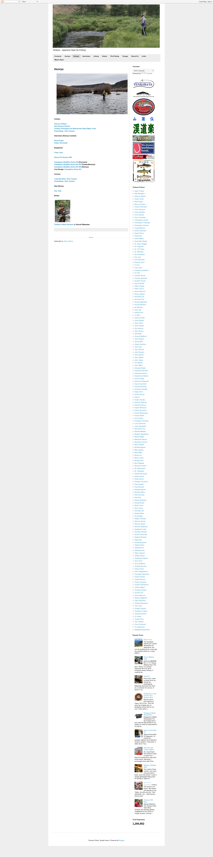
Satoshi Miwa (139, 513)
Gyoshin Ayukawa (141, 278)
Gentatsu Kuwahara (142, 270)
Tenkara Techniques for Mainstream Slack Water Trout (75, 128)
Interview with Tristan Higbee (149, 749)
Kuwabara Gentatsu (142, 421)
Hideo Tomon (139, 289)
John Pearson (139, 352)
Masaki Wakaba (140, 431)
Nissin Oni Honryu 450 (63, 157)
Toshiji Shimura (140, 579)
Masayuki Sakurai (141, 439)
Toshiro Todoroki (140, 582)
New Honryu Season (62, 126)
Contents (57, 56)
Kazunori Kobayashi (142, 381)
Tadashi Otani (139, 545)
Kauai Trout (148, 639)
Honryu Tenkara (60, 124)
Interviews (86, 56)
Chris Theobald (140, 217)
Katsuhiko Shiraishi (141, 371)
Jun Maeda (138, 363)
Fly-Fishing (114, 56)
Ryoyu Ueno (139, 505)
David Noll (138, 236)
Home (91, 237)
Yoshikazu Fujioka (141, 611)
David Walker (139, 238)
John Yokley (139, 360)
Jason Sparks (139, 326)
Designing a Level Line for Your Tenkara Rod (150, 695)
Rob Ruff (138, 497)
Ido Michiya (139, 307)
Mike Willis (138, 452)
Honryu (76, 56)
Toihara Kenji (139, 569)
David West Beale (141, 241)
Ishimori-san (139, 312)
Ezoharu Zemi (139, 262)
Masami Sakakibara (141, 434)
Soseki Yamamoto (141, 534)
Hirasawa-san (139, 296)
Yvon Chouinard (140, 624)
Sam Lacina (139, 508)
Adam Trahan (139, 191)
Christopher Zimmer (142, 225)
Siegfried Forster (140, 529)
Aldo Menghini (140, 193)
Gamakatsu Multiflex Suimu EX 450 (67, 164)
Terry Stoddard (140, 563)
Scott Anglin (139, 516)
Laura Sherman (140, 423)
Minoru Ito (138, 455)
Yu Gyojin (138, 616)
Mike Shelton (139, 450)
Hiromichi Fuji (139, 299)
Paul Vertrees (139, 487)
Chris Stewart (139, 215)
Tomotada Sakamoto (142, 574)
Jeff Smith (138, 334)
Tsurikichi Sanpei (140, 590)
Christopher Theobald (142, 223)
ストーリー (147, 782)
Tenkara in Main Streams (63, 224)
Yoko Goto (138, 606)
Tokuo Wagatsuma (141, 571)
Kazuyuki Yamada (141, 389)
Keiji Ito (137, 397)
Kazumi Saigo (139, 378)
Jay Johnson (139, 328)
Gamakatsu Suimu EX (72, 169)
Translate (149, 73)
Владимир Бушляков (142, 629)
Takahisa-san (139, 548)
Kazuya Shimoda (140, 386)
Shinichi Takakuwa (141, 526)
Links (144, 56)
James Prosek (140, 318)
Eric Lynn (138, 257)
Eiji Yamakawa (140, 254)
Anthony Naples (140, 196)
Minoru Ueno (139, 458)
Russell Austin (139, 503)
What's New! (59, 60)
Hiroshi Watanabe (141, 302)
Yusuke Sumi (139, 619)
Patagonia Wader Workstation (150, 714)
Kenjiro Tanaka (140, 400)
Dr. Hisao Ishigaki (141, 244)
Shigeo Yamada (140, 518)
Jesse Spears (139, 339)
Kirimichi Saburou (141, 402)
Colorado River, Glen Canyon (65, 179)
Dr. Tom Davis (139, 249)
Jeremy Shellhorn (141, 336)
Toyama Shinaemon (142, 585)
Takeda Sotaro (140, 556)
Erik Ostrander (140, 259)
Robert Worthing (140, 500)
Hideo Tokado (139, 286)
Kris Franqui (139, 418)
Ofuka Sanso (139, 479)
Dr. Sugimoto (139, 246)
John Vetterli (139, 357)
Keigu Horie (139, 392)
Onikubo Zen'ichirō (141, 481)
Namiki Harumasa (141, 474)
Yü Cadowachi (140, 627)
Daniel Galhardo (140, 231)
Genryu (67, 56)
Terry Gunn (138, 561)
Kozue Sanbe (139, 415)
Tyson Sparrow (140, 595)
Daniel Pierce (139, 233)
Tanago (125, 56)
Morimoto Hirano (140, 466)
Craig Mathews (140, 228)
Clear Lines (58, 152)
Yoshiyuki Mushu (140, 614)
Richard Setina (140, 492)
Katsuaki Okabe (140, 368)
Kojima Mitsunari (140, 408)
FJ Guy (137, 265)
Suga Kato (138, 540)
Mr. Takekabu (139, 471)
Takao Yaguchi (140, 553)
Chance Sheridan (141, 207)
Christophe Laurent (141, 220)
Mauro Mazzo (139, 444)
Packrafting (58, 131)
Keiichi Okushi (139, 394)
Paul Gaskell (139, 484)
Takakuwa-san (140, 550)
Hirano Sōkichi (140, 294)
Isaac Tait (138, 310)
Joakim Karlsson (140, 344)
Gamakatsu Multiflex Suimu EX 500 (67, 167)
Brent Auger (59, 140)
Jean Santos (139, 331)
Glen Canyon (70, 131)
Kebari (104, 56)
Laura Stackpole (140, 426)
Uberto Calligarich (141, 598)
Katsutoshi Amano (141, 373)
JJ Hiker (137, 315)
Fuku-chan (138, 267)
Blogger (121, 840)
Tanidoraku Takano (141, 558)
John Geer (138, 347)
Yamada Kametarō (141, 603)
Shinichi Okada (140, 524)
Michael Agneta (140, 447)
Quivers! (147, 676)
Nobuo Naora (139, 476)
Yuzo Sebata (139, 621)
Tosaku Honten (140, 577)
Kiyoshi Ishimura (140, 405)
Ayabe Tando (139, 199)
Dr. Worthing (139, 252)
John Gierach (139, 349)
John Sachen (139, 355)
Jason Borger (139, 320)
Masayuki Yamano (141, 442)
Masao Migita (139, 437)
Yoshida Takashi (140, 608)
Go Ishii (137, 273)
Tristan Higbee (140, 587)
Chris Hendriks (140, 212)
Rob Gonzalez (140, 495)
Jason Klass (139, 323)
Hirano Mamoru (140, 291)
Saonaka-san (139, 511)
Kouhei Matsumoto (141, 413)
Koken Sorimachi (61, 143)
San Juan (57, 191)
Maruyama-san (140, 429)
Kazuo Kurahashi (141, 384)
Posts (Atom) (68, 241)
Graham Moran (140, 275)
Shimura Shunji (140, 521)
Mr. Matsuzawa (140, 468)
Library (96, 56)
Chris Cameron (140, 209)
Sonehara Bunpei (141, 532)
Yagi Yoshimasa (140, 600)
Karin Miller (138, 365)
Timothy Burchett (140, 566)
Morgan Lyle (139, 460)
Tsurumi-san (139, 593)
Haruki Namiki (139, 283)
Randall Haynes (140, 489)
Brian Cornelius (140, 204)
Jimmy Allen (139, 341)
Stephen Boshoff (140, 537)
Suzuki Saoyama (140, 542)
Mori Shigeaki (139, 463)
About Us (134, 56)
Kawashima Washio (141, 376)
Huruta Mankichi (140, 304)
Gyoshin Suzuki (140, 281)
